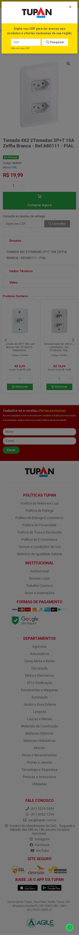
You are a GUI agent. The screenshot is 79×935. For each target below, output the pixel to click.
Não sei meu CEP (20, 48)
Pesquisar (56, 42)
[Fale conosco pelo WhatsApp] (69, 927)
